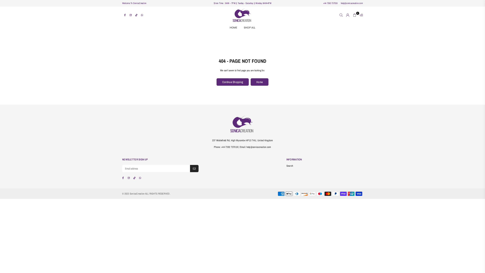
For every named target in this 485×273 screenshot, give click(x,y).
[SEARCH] (341, 15)
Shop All (249, 27)
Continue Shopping (232, 82)
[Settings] (360, 15)
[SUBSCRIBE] (194, 168)
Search (289, 165)
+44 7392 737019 (330, 3)
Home (233, 27)
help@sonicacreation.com (351, 3)
